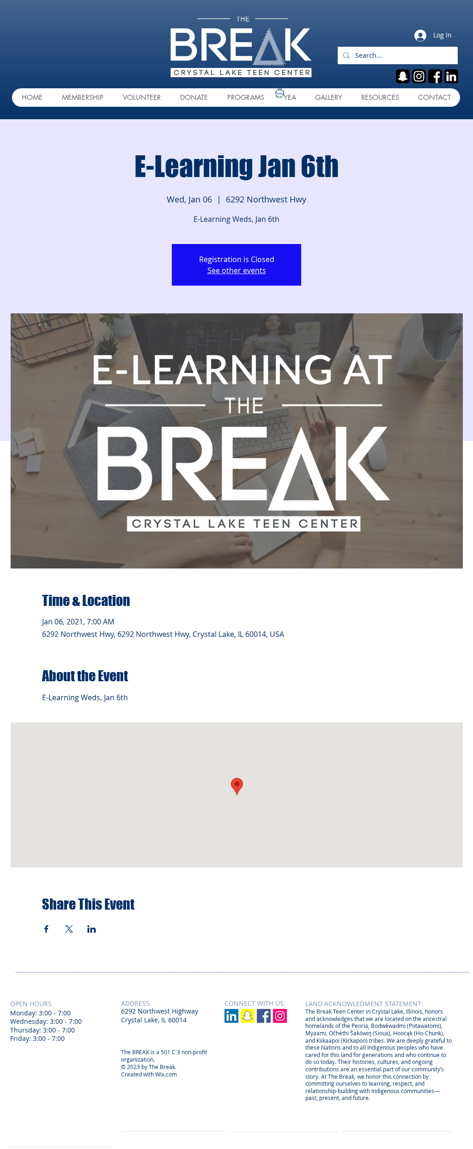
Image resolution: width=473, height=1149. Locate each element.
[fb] (435, 76)
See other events (236, 270)
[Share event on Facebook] (46, 929)
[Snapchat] (248, 1016)
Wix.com (166, 1074)
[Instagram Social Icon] (280, 1016)
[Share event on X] (69, 929)
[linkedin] (451, 76)
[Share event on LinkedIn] (91, 929)
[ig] (419, 76)
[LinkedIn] (231, 1016)
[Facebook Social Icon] (264, 1016)
